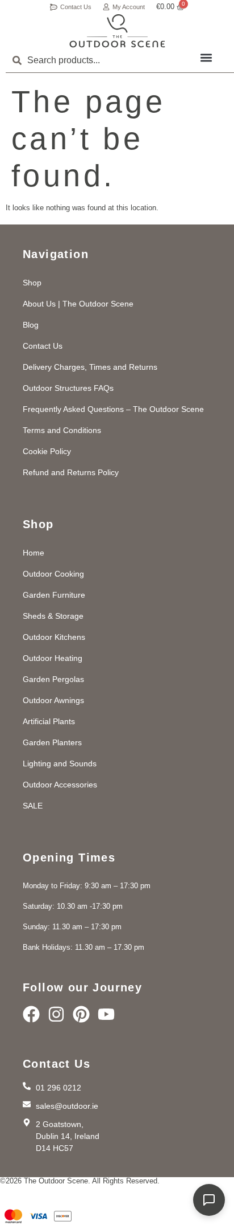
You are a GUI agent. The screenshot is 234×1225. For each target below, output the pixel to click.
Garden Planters (52, 742)
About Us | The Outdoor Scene (78, 303)
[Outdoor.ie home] (117, 31)
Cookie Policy (47, 451)
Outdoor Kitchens (54, 637)
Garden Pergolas (53, 679)
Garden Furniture (54, 594)
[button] (206, 57)
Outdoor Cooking (53, 573)
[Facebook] (31, 1014)
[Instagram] (56, 1014)
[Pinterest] (81, 1014)
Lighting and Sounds (60, 763)
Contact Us (75, 6)
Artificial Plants (49, 721)
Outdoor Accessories (60, 784)
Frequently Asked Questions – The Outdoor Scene (113, 409)
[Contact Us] (53, 7)
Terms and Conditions (62, 430)
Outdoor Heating (52, 658)
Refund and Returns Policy (71, 472)
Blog (31, 324)
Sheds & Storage (53, 615)
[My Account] (106, 6)
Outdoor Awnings (53, 700)
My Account (128, 6)
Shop (32, 282)
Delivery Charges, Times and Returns (90, 366)
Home (33, 552)
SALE (33, 805)
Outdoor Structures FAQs (68, 388)
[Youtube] (106, 1014)
